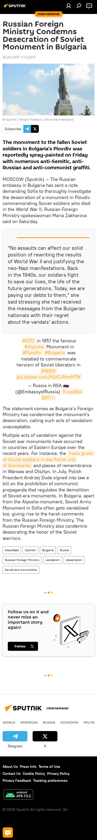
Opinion (30, 550)
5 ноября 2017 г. (62, 395)
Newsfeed (12, 550)
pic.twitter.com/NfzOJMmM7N (48, 377)
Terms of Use (49, 766)
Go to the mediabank (59, 119)
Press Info (28, 766)
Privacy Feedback (17, 780)
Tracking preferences (50, 780)
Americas (29, 722)
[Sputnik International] (15, 7)
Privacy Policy (58, 773)
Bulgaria (48, 550)
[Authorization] (68, 6)
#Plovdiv (32, 353)
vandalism (53, 560)
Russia (64, 550)
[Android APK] (18, 795)
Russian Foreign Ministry (22, 560)
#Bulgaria (55, 353)
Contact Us (12, 773)
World (9, 722)
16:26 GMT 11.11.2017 (19, 57)
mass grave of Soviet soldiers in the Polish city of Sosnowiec (48, 459)
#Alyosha (34, 347)
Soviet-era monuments (21, 570)
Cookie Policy (34, 773)
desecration (74, 560)
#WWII (48, 371)
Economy (69, 722)
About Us (10, 766)
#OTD (28, 341)
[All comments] (8, 832)
